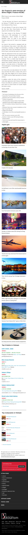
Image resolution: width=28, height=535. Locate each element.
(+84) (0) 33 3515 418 (7, 400)
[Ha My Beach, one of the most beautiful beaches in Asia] (14, 178)
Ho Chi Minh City (19, 378)
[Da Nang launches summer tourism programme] (14, 331)
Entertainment (5, 481)
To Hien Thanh (7, 378)
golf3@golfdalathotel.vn (7, 356)
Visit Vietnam (14, 532)
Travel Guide (5, 501)
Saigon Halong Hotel (8, 385)
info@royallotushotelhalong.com (9, 403)
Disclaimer (7, 523)
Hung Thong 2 (7, 401)
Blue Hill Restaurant (10, 422)
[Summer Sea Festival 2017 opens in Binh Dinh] (14, 311)
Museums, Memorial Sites (8, 491)
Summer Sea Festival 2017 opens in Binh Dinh (14, 321)
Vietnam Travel (22, 525)
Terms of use (18, 521)
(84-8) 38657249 (6, 376)
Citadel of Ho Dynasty (7, 110)
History (4, 483)
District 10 (13, 378)
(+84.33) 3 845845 (6, 389)
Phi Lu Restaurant (10, 433)
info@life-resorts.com (6, 369)
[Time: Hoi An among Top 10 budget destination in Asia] (14, 266)
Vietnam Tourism (9, 525)
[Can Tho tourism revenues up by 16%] (14, 201)
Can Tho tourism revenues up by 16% (11, 115)
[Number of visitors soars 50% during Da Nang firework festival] (14, 221)
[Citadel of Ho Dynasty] (14, 158)
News (5, 6)
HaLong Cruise (12, 521)
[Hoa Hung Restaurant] (4, 440)
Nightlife (4, 479)
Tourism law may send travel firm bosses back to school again (13, 121)
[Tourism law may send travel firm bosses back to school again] (14, 244)
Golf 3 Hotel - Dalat (7, 348)
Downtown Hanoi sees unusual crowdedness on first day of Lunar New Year (14, 108)
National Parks (5, 485)
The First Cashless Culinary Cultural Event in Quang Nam (14, 104)
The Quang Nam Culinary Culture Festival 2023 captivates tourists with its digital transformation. (13, 101)
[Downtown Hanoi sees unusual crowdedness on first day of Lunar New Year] (14, 135)
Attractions (5, 473)
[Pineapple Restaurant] (4, 417)
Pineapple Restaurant (11, 416)
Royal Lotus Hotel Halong (9, 396)
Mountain (4, 495)
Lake (3, 493)
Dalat (14, 354)
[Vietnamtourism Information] (14, 2)
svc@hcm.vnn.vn (5, 381)
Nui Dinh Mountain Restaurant (13, 427)
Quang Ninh (14, 390)
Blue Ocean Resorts (8, 360)
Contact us (13, 523)
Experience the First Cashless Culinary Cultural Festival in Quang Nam (13, 98)
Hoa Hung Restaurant (11, 438)
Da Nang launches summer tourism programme (14, 341)
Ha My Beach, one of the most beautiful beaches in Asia (14, 112)
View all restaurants (6, 444)
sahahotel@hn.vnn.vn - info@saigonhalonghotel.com (14, 392)
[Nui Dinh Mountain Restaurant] (4, 429)
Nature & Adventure (7, 478)
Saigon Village (6, 372)
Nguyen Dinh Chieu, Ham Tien (12, 365)
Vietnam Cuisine (6, 498)
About (6, 521)
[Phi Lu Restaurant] (4, 434)
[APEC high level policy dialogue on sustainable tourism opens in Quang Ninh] (14, 288)
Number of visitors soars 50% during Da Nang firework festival (12, 117)
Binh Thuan (7, 367)
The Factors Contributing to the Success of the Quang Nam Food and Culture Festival (13, 95)
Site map (18, 523)
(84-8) (3, 363)
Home (2, 6)
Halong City (8, 390)
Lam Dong (18, 354)
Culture (4, 476)
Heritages (4, 489)
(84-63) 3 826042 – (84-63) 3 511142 (11, 352)
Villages (4, 487)
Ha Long (4, 390)
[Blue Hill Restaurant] (4, 423)
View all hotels (5, 406)
